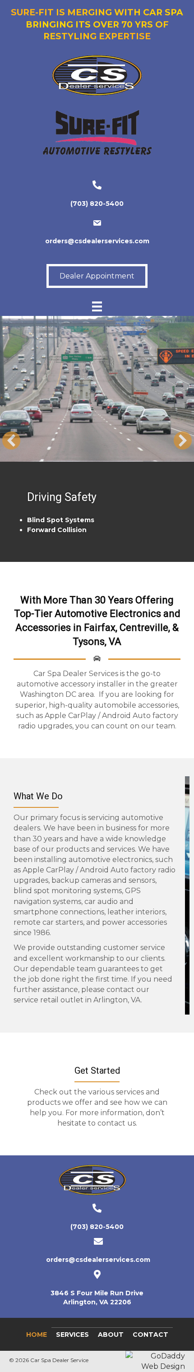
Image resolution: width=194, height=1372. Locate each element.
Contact (150, 1344)
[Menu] (97, 306)
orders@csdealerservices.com (97, 241)
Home (36, 1344)
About (111, 1344)
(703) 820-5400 (97, 203)
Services (72, 1344)
